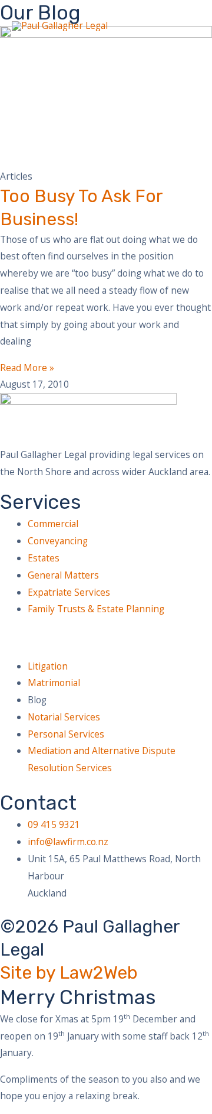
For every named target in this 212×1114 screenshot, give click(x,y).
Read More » (27, 367)
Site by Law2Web (69, 972)
